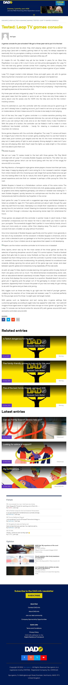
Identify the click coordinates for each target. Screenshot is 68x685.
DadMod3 (11, 521)
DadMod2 (11, 514)
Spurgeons (27, 667)
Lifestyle (12, 20)
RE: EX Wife (9, 530)
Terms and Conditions (34, 628)
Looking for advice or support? (17, 444)
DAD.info (5, 20)
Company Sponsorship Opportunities (34, 619)
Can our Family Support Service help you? (22, 420)
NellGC (10, 507)
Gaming (29, 20)
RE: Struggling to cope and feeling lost (17, 524)
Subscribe (34, 595)
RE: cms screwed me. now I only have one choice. (20, 504)
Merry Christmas (11, 469)
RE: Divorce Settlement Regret (15, 517)
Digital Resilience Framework (34, 637)
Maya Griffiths (41, 548)
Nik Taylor (13, 36)
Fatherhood (60, 437)
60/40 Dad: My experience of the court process (46, 546)
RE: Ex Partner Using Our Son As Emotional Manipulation (22, 510)
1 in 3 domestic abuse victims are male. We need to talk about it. (47, 567)
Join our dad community (34, 615)
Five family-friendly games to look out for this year (26, 363)
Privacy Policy (34, 632)
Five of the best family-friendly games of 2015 (24, 388)
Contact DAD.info (34, 607)
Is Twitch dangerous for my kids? (18, 339)
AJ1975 (10, 534)
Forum (9, 500)
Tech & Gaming (21, 20)
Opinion (10, 541)
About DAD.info (58, 486)
